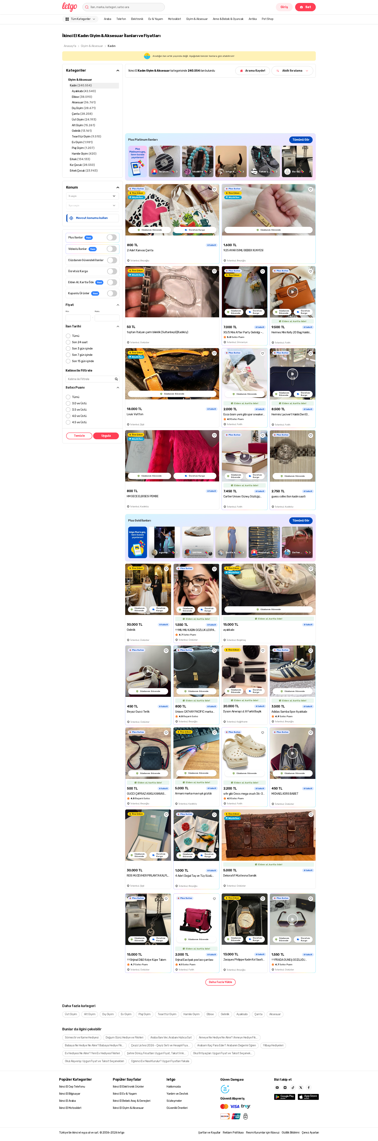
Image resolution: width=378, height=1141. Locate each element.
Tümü (75, 336)
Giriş (284, 7)
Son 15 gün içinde (83, 361)
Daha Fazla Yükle (220, 982)
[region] (220, 161)
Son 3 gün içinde (82, 348)
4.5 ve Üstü (79, 422)
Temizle (79, 435)
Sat (308, 7)
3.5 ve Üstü (79, 409)
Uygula (106, 435)
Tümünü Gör (300, 139)
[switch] (112, 237)
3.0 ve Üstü (79, 403)
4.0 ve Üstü (79, 416)
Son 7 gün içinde (82, 355)
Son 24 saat (80, 342)
